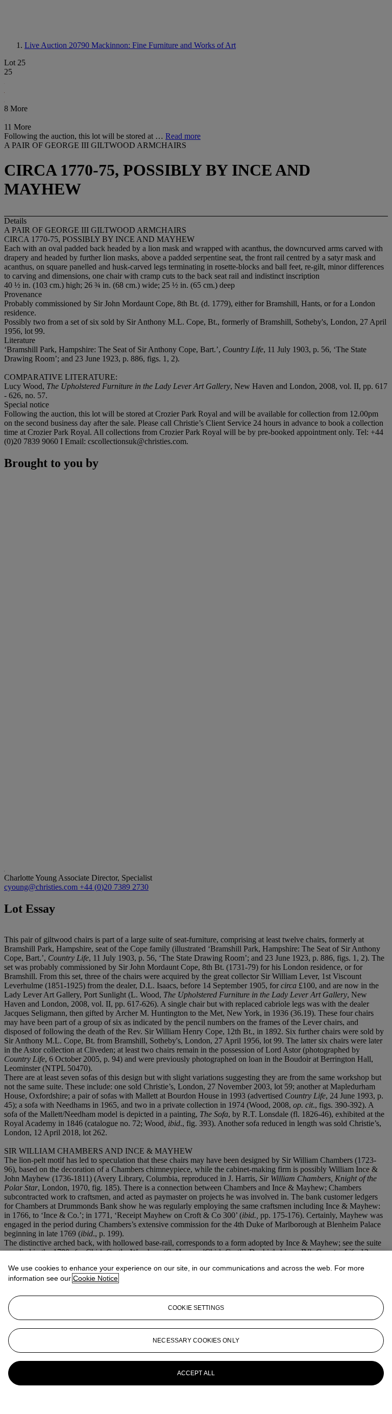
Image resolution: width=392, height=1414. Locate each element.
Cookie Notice (95, 1278)
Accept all (196, 1373)
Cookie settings (196, 1307)
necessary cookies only (196, 1340)
